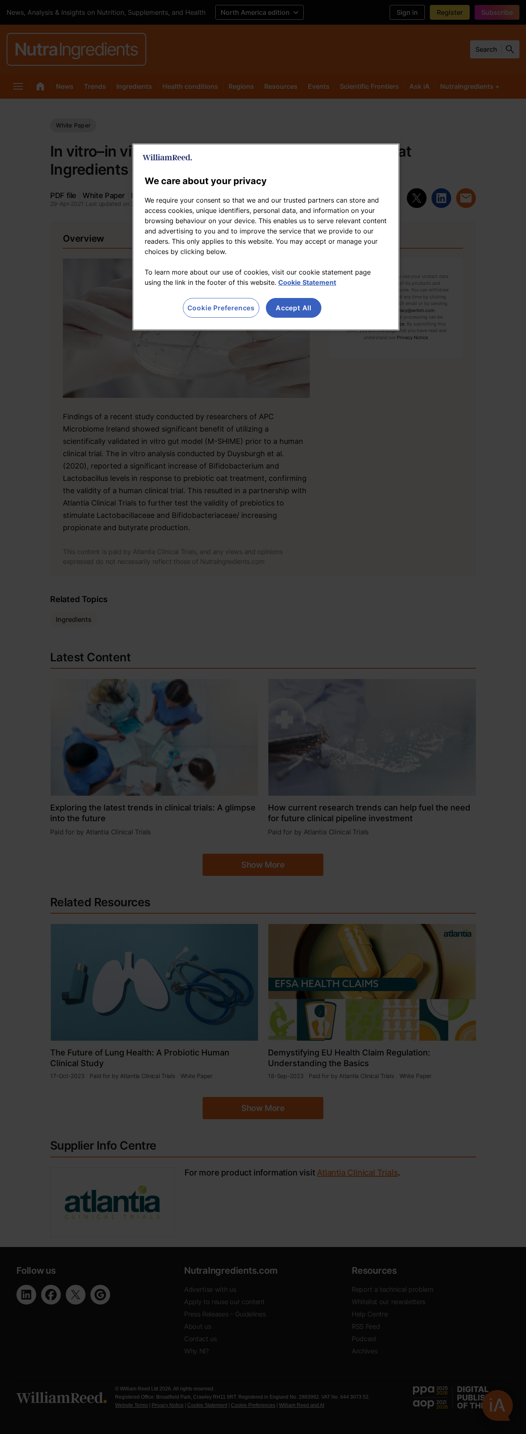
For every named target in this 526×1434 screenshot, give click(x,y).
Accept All (293, 308)
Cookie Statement (307, 282)
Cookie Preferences (221, 308)
